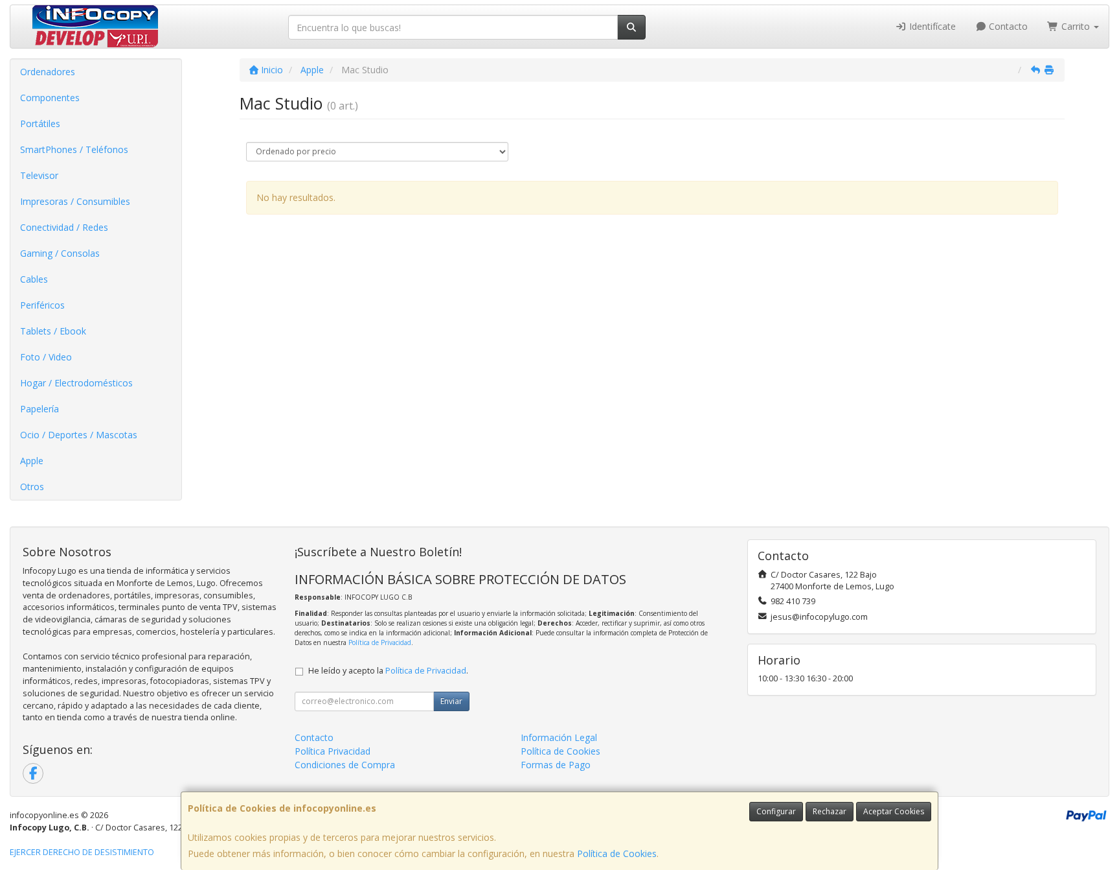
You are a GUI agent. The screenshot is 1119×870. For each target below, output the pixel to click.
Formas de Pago (556, 764)
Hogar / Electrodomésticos (76, 383)
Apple (31, 460)
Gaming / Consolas (60, 253)
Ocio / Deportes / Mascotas (78, 435)
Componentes (50, 97)
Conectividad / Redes (64, 227)
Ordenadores (47, 71)
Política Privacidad (332, 751)
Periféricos (42, 305)
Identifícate (931, 26)
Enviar (451, 701)
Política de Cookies (617, 853)
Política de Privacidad (379, 642)
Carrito (1075, 26)
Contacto (1007, 26)
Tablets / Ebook (53, 331)
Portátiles (40, 123)
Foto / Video (46, 357)
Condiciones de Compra (345, 764)
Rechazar (829, 811)
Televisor (39, 175)
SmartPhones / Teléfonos (74, 149)
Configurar (776, 811)
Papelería (39, 409)
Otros (32, 486)
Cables (34, 279)
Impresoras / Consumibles (75, 201)
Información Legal (559, 737)
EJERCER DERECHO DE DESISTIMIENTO (82, 852)
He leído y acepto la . (388, 670)
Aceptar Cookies (893, 811)
